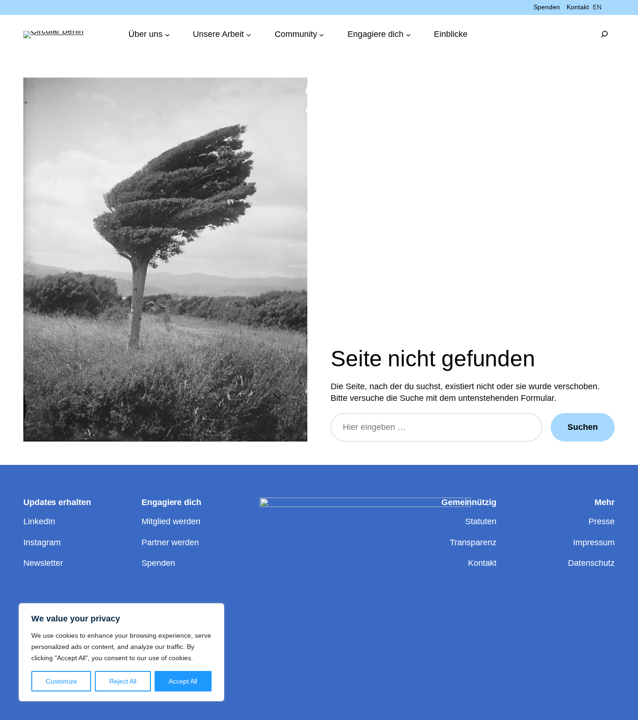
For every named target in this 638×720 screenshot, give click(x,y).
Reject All (122, 681)
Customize (61, 681)
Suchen (582, 427)
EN (597, 7)
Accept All (183, 681)
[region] (121, 652)
